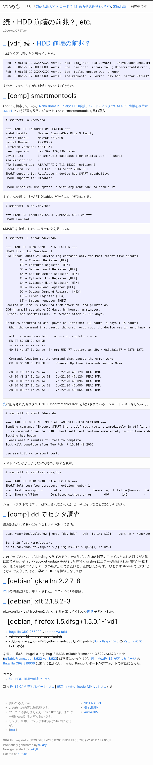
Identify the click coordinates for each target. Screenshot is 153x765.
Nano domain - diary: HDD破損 (62, 106)
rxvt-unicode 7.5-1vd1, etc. (86, 686)
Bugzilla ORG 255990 (25, 632)
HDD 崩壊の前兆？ (64, 43)
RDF (13, 730)
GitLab (22, 754)
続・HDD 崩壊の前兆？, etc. (29, 679)
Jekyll (34, 749)
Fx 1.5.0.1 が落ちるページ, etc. (32, 686)
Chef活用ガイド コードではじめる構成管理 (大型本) (73, 6)
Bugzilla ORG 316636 (19, 663)
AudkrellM (91, 712)
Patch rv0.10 (133, 641)
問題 (90, 611)
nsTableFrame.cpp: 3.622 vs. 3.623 (30, 658)
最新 (60, 686)
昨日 (6, 591)
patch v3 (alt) (57, 632)
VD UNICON (92, 703)
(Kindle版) (120, 6)
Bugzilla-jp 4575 (106, 641)
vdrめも (11, 6)
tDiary (42, 745)
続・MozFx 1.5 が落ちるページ (113, 658)
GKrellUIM (91, 707)
